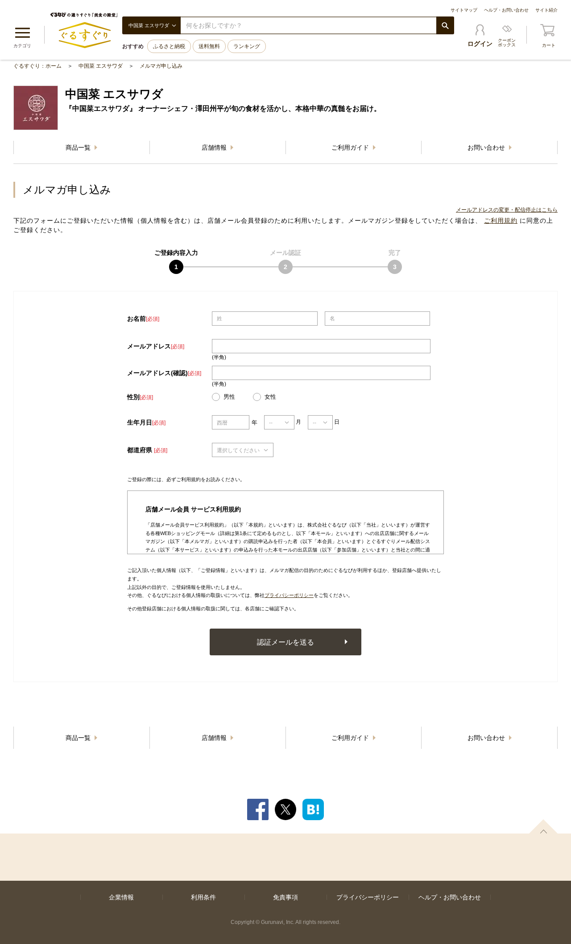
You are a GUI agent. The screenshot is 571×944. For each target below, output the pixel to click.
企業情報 (121, 897)
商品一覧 (79, 147)
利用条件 (203, 897)
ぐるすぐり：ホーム (37, 66)
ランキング (246, 46)
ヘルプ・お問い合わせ (506, 10)
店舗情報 (215, 147)
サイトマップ (464, 10)
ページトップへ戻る (543, 826)
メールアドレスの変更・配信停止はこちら (507, 210)
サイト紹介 (546, 10)
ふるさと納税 (169, 46)
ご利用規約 (500, 220)
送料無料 (209, 46)
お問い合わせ (487, 147)
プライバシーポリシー (289, 595)
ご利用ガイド (351, 147)
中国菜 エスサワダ (101, 66)
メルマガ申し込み (161, 66)
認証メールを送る (285, 642)
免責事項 (285, 897)
